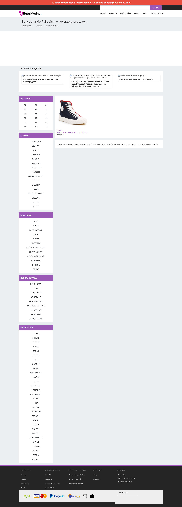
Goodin (35, 364)
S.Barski (36, 429)
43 (36, 122)
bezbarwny (35, 142)
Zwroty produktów (75, 479)
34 (36, 109)
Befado (35, 338)
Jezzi (35, 381)
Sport (23, 487)
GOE (36, 360)
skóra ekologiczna (35, 247)
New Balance (35, 394)
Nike (36, 403)
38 (46, 114)
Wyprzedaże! (157, 13)
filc (36, 221)
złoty (36, 202)
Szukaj (155, 8)
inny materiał (35, 230)
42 (25, 122)
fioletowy (36, 168)
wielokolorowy (35, 194)
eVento (35, 459)
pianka (36, 239)
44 (46, 122)
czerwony (36, 163)
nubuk (36, 234)
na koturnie (36, 293)
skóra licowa (35, 252)
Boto (35, 347)
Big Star (36, 342)
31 (36, 105)
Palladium (36, 412)
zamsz (36, 269)
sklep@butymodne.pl (125, 481)
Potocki (36, 416)
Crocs (36, 351)
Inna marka (35, 373)
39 (25, 118)
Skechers (35, 446)
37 (36, 114)
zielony (35, 198)
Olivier (35, 407)
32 (46, 105)
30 (25, 105)
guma (35, 226)
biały (35, 150)
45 (25, 127)
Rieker (36, 425)
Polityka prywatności (52, 483)
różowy (36, 181)
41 (46, 118)
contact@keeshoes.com (117, 2)
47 (46, 127)
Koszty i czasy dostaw (77, 475)
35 (46, 109)
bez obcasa (35, 284)
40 (36, 118)
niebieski (36, 172)
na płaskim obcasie (35, 306)
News (35, 399)
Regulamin (48, 479)
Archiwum (96, 479)
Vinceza (35, 451)
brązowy (35, 155)
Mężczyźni (25, 483)
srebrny (36, 185)
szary (36, 189)
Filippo (35, 355)
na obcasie (36, 297)
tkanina (36, 265)
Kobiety (23, 479)
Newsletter (121, 475)
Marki (145, 13)
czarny (35, 159)
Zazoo (36, 455)
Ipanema (35, 377)
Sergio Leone (35, 438)
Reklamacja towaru (76, 483)
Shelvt (36, 442)
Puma (35, 420)
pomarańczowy (35, 176)
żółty (36, 207)
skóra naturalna (35, 256)
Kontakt (48, 475)
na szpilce (36, 310)
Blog (95, 475)
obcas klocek (35, 319)
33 (25, 109)
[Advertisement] (74, 48)
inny (36, 288)
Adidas (36, 334)
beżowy (35, 146)
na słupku (36, 314)
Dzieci (23, 475)
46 (36, 127)
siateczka (35, 243)
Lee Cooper (35, 386)
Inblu (35, 368)
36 (25, 114)
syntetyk (35, 260)
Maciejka (35, 390)
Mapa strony (49, 487)
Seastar (35, 433)
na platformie (36, 301)
